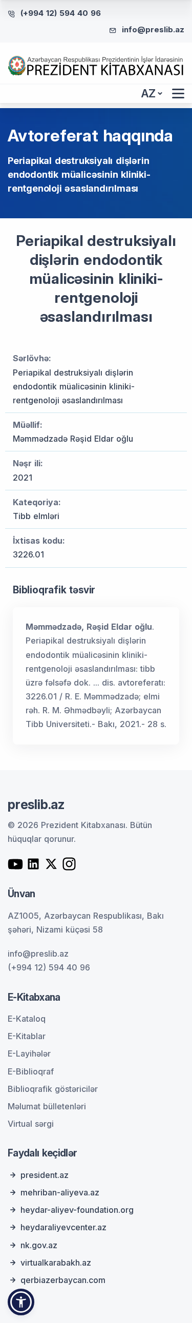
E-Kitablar (27, 1036)
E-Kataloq (27, 1019)
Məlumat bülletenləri (47, 1106)
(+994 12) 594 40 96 (60, 13)
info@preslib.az (153, 29)
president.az (44, 1175)
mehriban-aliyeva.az (59, 1192)
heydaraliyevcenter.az (63, 1227)
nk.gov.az (38, 1245)
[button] (21, 1302)
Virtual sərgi (31, 1124)
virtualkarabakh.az (55, 1262)
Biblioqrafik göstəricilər (53, 1089)
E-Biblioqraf (31, 1071)
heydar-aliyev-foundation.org (77, 1210)
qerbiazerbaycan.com (62, 1280)
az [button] (148, 93)
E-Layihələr (29, 1053)
